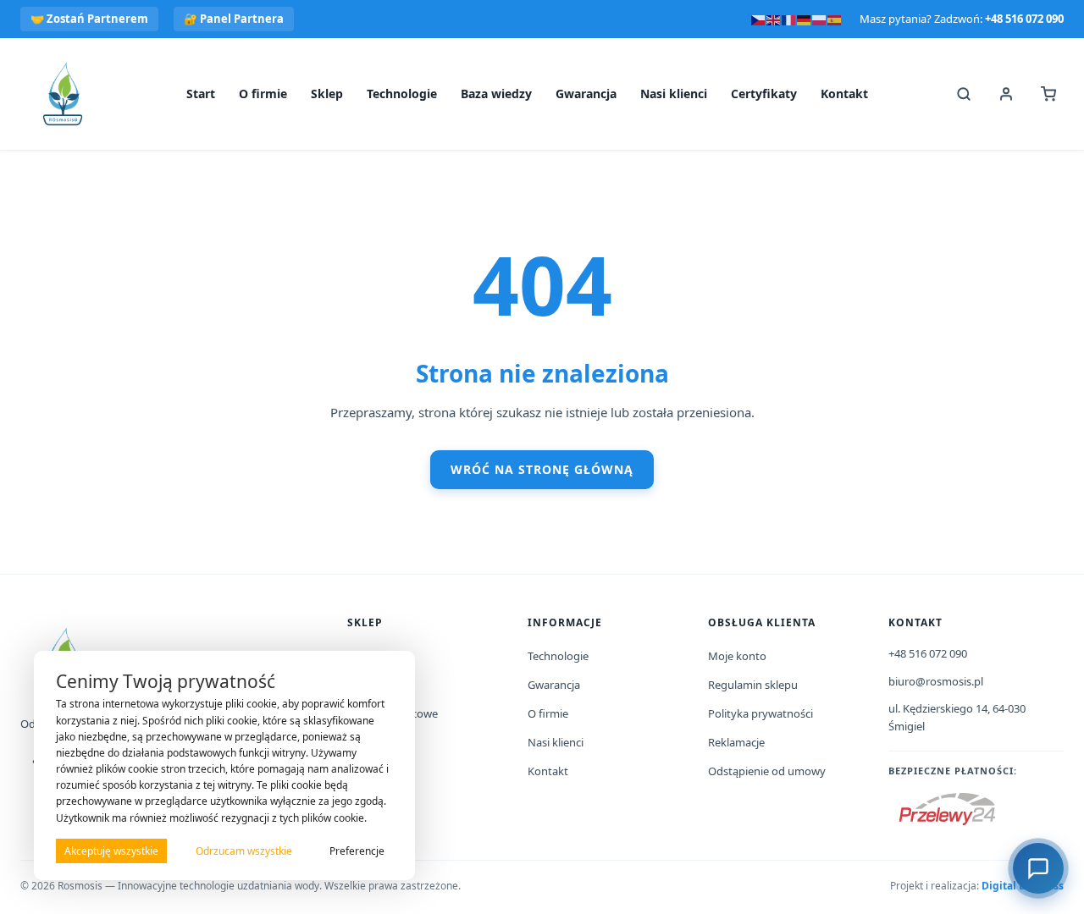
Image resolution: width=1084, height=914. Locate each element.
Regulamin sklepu (753, 684)
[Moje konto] (1006, 94)
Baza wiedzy (496, 93)
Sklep (327, 93)
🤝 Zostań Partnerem (89, 18)
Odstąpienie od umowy (767, 771)
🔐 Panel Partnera (234, 18)
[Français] (789, 18)
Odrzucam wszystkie (244, 851)
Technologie (402, 93)
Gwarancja (586, 93)
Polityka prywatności (760, 713)
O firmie (263, 93)
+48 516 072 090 (1024, 18)
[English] (774, 18)
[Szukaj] (963, 94)
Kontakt (844, 93)
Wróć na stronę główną (542, 469)
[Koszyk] (1048, 94)
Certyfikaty (764, 93)
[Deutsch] (804, 18)
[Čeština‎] (758, 18)
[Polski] (819, 18)
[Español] (835, 18)
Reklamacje (736, 742)
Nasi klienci (673, 93)
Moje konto (737, 655)
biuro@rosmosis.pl (935, 681)
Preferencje (356, 851)
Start (200, 93)
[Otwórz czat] (1038, 868)
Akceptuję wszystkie (111, 851)
